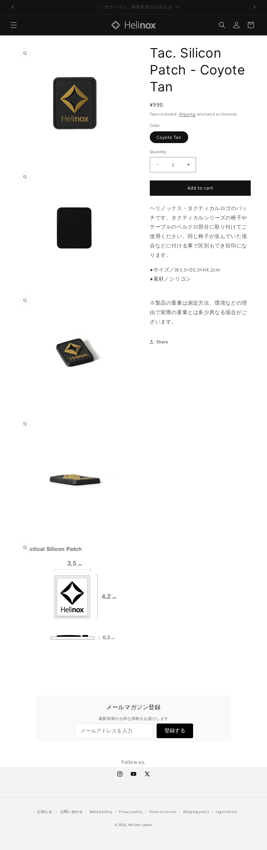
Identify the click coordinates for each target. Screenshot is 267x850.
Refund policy (101, 811)
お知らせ (44, 811)
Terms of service (162, 811)
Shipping (187, 114)
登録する (174, 730)
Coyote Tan (169, 137)
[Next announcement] (254, 7)
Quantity (158, 151)
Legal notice (226, 811)
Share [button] (162, 342)
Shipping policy (196, 811)
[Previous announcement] (13, 7)
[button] (14, 25)
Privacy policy (130, 811)
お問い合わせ (71, 811)
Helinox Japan (140, 824)
